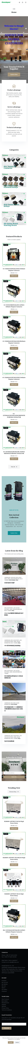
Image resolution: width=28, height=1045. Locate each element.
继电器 (17, 580)
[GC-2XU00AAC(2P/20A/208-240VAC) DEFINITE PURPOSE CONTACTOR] (14, 437)
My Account (5, 982)
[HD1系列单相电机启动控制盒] (14, 628)
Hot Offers (4, 989)
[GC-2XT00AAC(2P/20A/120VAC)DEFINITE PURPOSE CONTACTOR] (14, 399)
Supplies (4, 1004)
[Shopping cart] (22, 2)
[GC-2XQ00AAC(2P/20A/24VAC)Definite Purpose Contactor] (14, 327)
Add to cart (14, 275)
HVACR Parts (10, 607)
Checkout (4, 991)
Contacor (13, 577)
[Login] (19, 2)
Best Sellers (5, 1001)
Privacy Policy (5, 1008)
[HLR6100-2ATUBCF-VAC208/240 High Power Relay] (14, 843)
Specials (4, 1006)
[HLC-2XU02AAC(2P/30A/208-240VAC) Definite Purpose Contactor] (14, 916)
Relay (21, 578)
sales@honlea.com (14, 962)
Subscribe (13, 777)
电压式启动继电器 (9, 741)
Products (4, 980)
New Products (5, 999)
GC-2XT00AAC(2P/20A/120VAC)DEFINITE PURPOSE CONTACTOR (14, 415)
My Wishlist (5, 984)
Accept (10, 1042)
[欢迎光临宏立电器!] (14, 566)
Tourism (6, 580)
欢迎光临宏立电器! (9, 583)
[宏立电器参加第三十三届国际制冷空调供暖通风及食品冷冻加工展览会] (14, 691)
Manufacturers (5, 1002)
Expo (17, 577)
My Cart (4, 986)
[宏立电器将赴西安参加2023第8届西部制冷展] (14, 659)
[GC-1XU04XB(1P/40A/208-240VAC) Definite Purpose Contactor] (14, 291)
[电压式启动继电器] (14, 724)
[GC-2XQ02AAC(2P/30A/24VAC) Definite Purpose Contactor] (14, 363)
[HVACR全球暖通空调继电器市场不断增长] (14, 596)
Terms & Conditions (7, 1010)
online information (15, 578)
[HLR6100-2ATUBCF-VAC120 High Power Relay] (14, 807)
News (9, 578)
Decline (17, 1042)
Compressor (7, 577)
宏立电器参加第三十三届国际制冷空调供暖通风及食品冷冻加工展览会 (13, 708)
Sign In (3, 987)
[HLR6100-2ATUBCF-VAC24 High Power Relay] (14, 879)
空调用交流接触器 (12, 580)
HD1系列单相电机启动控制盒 (12, 645)
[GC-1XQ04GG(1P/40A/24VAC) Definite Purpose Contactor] (14, 254)
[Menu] (25, 2)
